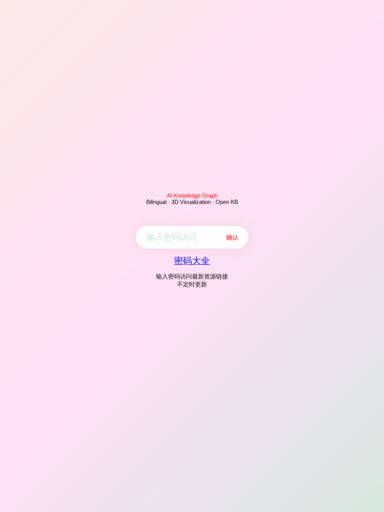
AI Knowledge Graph (192, 195)
